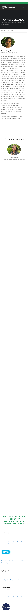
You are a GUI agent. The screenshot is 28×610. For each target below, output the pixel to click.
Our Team (10, 30)
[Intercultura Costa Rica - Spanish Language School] (8, 7)
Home (3, 30)
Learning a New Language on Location (12, 580)
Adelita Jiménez (14, 157)
